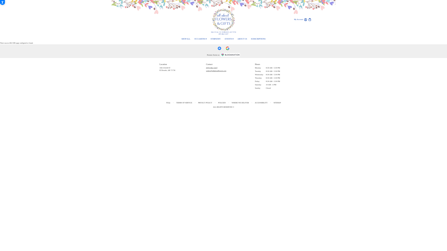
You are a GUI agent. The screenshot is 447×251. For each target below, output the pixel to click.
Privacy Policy (205, 103)
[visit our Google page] (228, 48)
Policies (222, 103)
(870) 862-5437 (212, 68)
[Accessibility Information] (2, 2)
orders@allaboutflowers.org (216, 71)
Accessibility (261, 103)
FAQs (168, 103)
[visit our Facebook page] (219, 48)
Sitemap (277, 103)
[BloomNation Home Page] (230, 55)
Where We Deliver (240, 103)
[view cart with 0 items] (309, 19)
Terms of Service (184, 103)
